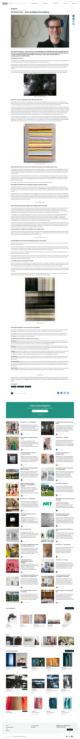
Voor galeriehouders (35, 725)
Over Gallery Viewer (9, 727)
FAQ (6, 725)
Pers (7, 728)
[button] (73, 16)
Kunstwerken (55, 3)
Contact (7, 730)
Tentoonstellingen (34, 3)
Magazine (74, 3)
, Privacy (24, 736)
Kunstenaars (45, 3)
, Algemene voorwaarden (18, 736)
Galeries (65, 3)
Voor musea (33, 727)
